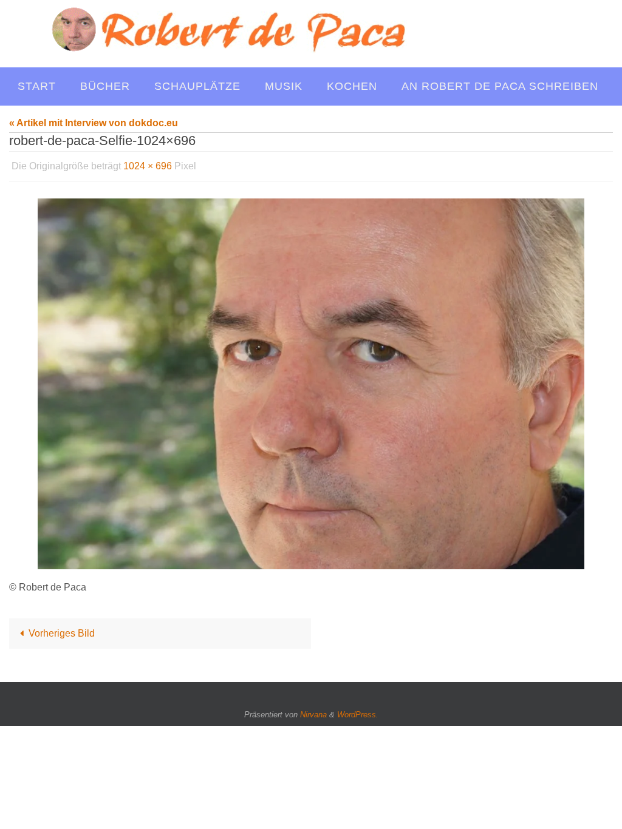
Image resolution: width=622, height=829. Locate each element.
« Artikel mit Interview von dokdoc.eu (93, 123)
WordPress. (357, 711)
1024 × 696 (147, 164)
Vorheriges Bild (62, 630)
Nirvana (313, 711)
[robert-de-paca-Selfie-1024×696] (311, 380)
